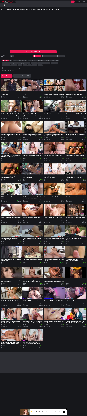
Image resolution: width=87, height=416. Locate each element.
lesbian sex (34, 63)
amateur (47, 60)
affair (15, 60)
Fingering (22, 63)
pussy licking (54, 63)
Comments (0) (62, 56)
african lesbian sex (22, 60)
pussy (40, 63)
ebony (20, 65)
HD (29, 65)
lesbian (27, 63)
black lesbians (6, 63)
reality (40, 65)
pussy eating (46, 63)
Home (4, 5)
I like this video (2, 56)
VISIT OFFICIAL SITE (33, 52)
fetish (25, 65)
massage (34, 65)
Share (54, 56)
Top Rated (35, 5)
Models (84, 5)
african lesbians (32, 60)
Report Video (47, 56)
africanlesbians (41, 60)
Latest (18, 5)
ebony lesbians (14, 63)
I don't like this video (4, 56)
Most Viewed (52, 5)
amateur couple (55, 60)
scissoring (14, 65)
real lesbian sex (6, 65)
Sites (69, 5)
